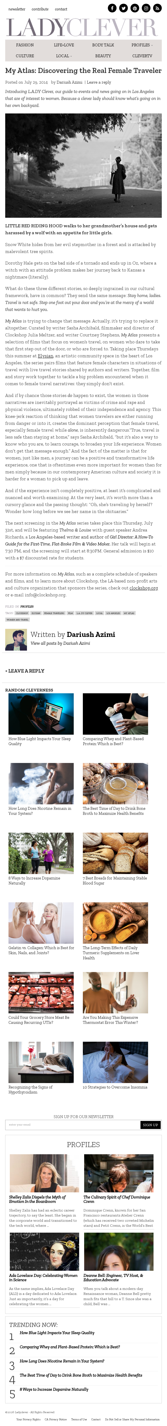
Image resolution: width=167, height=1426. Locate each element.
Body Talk (103, 44)
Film (70, 613)
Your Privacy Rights (28, 1419)
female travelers (54, 613)
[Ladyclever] (82, 27)
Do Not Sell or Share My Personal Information (132, 1419)
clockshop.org (144, 588)
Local (63, 55)
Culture (25, 55)
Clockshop (22, 613)
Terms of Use (79, 1419)
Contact (61, 9)
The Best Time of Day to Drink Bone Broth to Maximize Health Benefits (81, 1375)
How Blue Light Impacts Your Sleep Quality (57, 1332)
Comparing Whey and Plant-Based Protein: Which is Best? (70, 1346)
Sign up (150, 1124)
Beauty (103, 55)
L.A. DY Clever (84, 613)
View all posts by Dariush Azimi (60, 643)
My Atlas (129, 613)
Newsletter (16, 9)
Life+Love (64, 44)
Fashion (25, 44)
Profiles (141, 44)
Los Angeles (113, 613)
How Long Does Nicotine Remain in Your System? (62, 1361)
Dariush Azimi (69, 82)
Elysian (45, 355)
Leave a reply (99, 82)
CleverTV (142, 55)
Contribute (40, 9)
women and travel (17, 619)
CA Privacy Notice (56, 1419)
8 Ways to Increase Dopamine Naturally (54, 1389)
